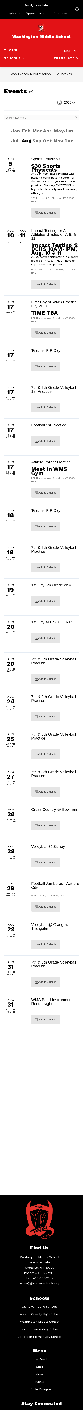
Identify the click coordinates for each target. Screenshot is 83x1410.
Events (66, 74)
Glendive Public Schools (40, 1306)
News (40, 1374)
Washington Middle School (32, 74)
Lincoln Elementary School (39, 1329)
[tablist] (41, 131)
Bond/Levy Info (36, 5)
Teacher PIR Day (45, 350)
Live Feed (40, 1359)
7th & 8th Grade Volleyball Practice (53, 549)
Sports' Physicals (45, 159)
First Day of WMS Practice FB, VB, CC (54, 304)
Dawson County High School (40, 1314)
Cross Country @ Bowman (54, 809)
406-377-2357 (43, 1278)
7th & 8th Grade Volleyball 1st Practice (53, 389)
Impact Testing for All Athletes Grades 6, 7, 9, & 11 (53, 234)
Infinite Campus (40, 1389)
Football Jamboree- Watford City (55, 885)
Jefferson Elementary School (39, 1336)
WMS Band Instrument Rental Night (50, 1002)
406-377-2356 (45, 1273)
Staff (39, 1367)
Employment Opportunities (26, 13)
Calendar (60, 13)
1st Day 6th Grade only (51, 585)
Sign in (70, 51)
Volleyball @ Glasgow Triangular (49, 926)
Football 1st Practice (48, 425)
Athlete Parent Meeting (51, 462)
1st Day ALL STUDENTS (52, 622)
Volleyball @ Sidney (48, 846)
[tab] (15, 131)
